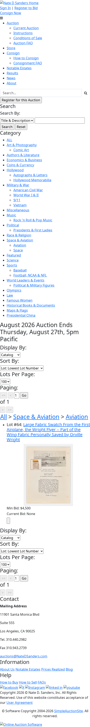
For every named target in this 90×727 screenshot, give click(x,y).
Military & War (18, 185)
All (3, 417)
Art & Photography (22, 145)
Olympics (14, 290)
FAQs (42, 682)
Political (13, 225)
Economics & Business (24, 160)
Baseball (20, 270)
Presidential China (21, 315)
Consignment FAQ (27, 63)
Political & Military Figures (33, 285)
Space (18, 250)
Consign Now (10, 13)
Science (13, 260)
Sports (12, 265)
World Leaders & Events (25, 280)
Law (10, 295)
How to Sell (28, 682)
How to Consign (26, 58)
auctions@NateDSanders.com (23, 656)
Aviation (19, 245)
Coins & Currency (20, 165)
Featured (14, 255)
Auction (13, 23)
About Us (7, 669)
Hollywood (15, 170)
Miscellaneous (18, 210)
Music (11, 215)
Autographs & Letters (30, 175)
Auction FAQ (23, 43)
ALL (9, 140)
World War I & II (26, 195)
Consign (13, 53)
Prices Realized (53, 669)
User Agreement (19, 702)
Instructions (23, 33)
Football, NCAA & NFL (30, 275)
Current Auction (26, 28)
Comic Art (21, 150)
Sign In (5, 8)
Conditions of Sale (27, 38)
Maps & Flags (17, 310)
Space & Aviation (20, 240)
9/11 (16, 200)
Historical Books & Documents (31, 305)
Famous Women (19, 300)
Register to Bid (26, 8)
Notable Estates (19, 68)
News (11, 78)
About (11, 83)
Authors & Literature (23, 155)
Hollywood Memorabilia (32, 180)
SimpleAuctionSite (68, 711)
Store (11, 48)
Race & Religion (19, 235)
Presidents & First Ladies (32, 230)
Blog (69, 669)
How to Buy (9, 682)
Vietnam (20, 205)
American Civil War (28, 190)
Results (12, 73)
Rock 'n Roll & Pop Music (32, 220)
